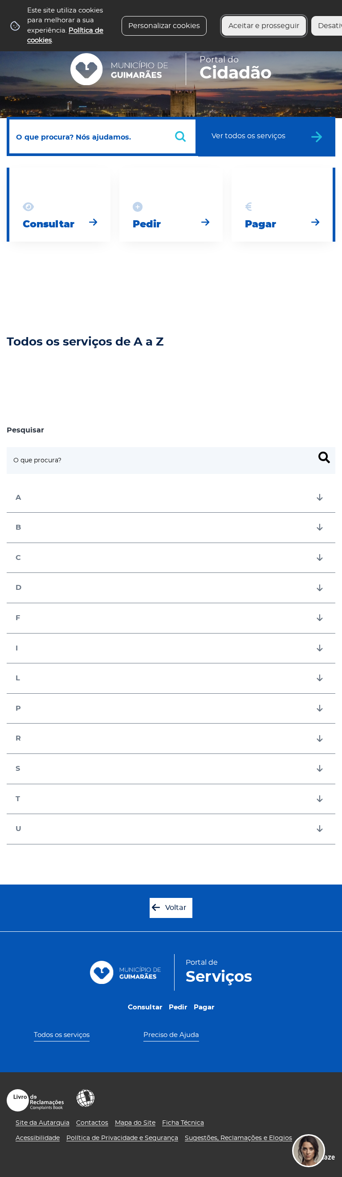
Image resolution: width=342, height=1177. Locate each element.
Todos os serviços (62, 1035)
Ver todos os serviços (248, 136)
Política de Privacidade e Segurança (122, 1138)
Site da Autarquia (42, 1123)
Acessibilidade (85, 1098)
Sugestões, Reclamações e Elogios (238, 1138)
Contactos (92, 1123)
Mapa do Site (135, 1123)
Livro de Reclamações (35, 1100)
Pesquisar (25, 430)
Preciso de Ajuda (171, 1035)
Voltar (176, 907)
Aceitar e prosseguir (263, 25)
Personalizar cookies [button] (164, 25)
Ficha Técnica (183, 1123)
